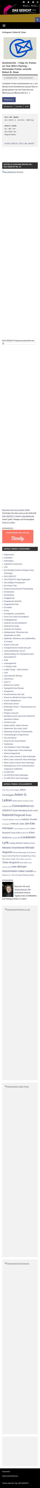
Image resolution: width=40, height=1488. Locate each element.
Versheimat (8, 744)
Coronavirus (20, 806)
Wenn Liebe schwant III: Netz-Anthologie (20, 760)
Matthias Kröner (29, 843)
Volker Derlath (25, 871)
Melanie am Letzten (11, 685)
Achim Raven (6, 790)
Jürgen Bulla (15, 833)
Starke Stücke (20, 859)
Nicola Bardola (31, 852)
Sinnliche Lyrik (10, 722)
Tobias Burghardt (10, 862)
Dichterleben (9, 595)
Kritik (27, 106)
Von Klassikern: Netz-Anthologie (17, 747)
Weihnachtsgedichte (12, 753)
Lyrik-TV (7, 682)
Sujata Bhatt (28, 859)
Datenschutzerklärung (10, 1476)
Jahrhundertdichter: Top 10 (14, 651)
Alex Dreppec (15, 790)
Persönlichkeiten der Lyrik (14, 694)
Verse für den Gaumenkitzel (15, 741)
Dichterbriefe (8, 106)
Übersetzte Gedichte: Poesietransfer (18, 732)
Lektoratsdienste (27, 516)
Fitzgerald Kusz (23, 815)
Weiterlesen (8, 100)
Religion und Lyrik (11, 713)
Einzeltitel (19, 106)
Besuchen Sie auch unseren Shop (15, 510)
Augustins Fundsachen (13, 564)
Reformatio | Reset (11, 704)
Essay (6, 610)
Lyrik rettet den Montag (13, 676)
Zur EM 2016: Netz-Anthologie (16, 775)
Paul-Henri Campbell (19, 856)
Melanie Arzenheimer (13, 847)
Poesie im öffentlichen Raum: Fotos (18, 697)
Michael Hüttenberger (19, 852)
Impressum (6, 1471)
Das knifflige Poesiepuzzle (14, 583)
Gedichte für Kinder (11, 626)
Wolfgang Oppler (28, 875)
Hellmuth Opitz (17, 824)
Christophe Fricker (27, 801)
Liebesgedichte (10, 663)
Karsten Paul (24, 833)
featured (7, 815)
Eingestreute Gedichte (13, 601)
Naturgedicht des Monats (14, 688)
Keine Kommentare (26, 78)
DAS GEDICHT (8, 516)
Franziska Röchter (8, 819)
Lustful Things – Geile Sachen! (16, 669)
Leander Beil (16, 838)
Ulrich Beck (23, 863)
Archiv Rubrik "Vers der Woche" (20, 143)
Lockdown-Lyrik (10, 666)
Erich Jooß (33, 810)
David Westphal (20, 810)
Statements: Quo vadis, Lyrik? (15, 728)
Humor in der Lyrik (11, 645)
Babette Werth (17, 801)
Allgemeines (9, 555)
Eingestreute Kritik (11, 604)
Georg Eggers (6, 824)
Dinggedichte (9, 598)
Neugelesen (9, 691)
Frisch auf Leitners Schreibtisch (16, 617)
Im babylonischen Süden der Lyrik (17, 648)
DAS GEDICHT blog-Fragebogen (17, 579)
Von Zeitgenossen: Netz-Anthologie (18, 750)
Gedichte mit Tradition (12, 629)
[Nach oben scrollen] (35, 1483)
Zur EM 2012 (9, 772)
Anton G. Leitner (8, 522)
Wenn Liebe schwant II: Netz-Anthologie (20, 756)
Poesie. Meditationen (12, 701)
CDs (6, 567)
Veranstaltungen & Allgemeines (16, 735)
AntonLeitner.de (20, 889)
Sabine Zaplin (11, 859)
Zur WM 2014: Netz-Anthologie (16, 778)
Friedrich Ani (17, 819)
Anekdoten (8, 558)
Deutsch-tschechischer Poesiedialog (18, 589)
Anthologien (9, 561)
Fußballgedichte (10, 620)
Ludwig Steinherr (16, 843)
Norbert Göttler (7, 856)
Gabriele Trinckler (29, 819)
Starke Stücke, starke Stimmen (16, 725)
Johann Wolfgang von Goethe (22, 828)
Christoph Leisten (7, 806)
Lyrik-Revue (8, 679)
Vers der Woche (10, 738)
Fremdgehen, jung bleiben (14, 614)
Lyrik (6, 673)
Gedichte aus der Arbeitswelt (15, 623)
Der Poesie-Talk (10, 586)
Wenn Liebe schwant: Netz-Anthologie (19, 763)
